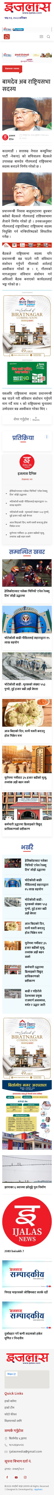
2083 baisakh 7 (14, 1251)
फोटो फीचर (10, 1415)
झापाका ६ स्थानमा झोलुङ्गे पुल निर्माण (25, 1187)
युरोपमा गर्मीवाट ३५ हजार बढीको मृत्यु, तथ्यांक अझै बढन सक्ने (25, 780)
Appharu (38, 1489)
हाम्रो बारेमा (10, 1401)
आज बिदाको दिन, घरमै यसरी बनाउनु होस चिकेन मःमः (24, 733)
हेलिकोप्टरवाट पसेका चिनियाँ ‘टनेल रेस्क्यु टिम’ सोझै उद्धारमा (27, 593)
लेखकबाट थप (27, 479)
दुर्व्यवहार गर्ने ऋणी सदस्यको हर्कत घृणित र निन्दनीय (23, 1336)
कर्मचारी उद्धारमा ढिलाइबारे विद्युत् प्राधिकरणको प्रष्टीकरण (23, 827)
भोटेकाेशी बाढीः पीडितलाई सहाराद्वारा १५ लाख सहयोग (27, 640)
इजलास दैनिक (12, 137)
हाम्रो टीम (9, 1408)
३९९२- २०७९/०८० (14, 1469)
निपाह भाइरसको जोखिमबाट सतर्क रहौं (26, 1292)
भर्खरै (27, 847)
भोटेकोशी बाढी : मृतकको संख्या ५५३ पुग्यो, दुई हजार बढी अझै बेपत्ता (24, 687)
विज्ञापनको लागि (13, 1421)
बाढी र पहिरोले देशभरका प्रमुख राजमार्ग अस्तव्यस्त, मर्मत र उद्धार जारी (35, 998)
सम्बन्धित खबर (27, 552)
